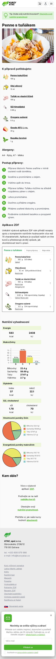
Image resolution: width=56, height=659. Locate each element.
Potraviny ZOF (10, 587)
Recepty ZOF (9, 590)
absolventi (32, 520)
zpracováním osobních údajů (27, 653)
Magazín (7, 578)
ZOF (32, 489)
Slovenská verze (16, 606)
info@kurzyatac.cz (20, 555)
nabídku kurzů (28, 499)
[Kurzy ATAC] (9, 3)
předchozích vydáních (35, 634)
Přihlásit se (28, 647)
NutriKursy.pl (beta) (12, 600)
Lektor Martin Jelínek (13, 569)
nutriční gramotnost (28, 509)
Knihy (6, 572)
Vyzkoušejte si (10, 584)
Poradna (7, 581)
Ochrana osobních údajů (14, 597)
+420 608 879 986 (17, 552)
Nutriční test (9, 575)
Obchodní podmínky (12, 594)
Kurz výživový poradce (14, 565)
